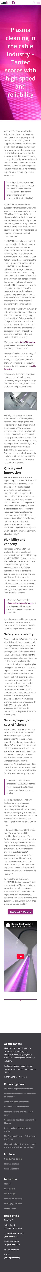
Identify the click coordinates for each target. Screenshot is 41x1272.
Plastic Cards (10, 1208)
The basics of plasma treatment (18, 1088)
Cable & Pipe (10, 1193)
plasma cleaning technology (19, 603)
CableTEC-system (27, 342)
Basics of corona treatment (16, 1106)
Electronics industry (13, 1198)
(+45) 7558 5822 (10, 1236)
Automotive (9, 1188)
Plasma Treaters (11, 1164)
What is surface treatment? (16, 1101)
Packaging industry (13, 1203)
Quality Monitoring (13, 1159)
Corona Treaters (11, 1169)
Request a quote (20, 911)
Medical (7, 1184)
